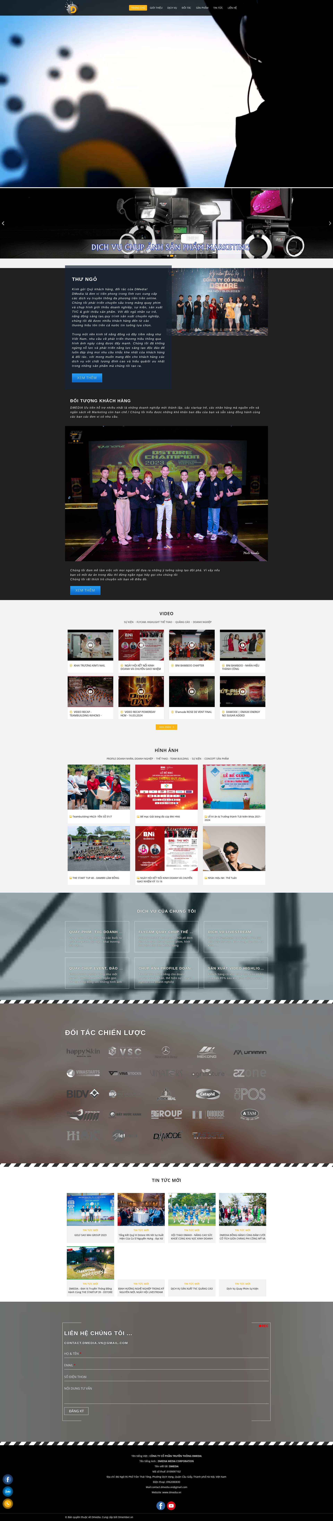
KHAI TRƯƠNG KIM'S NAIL (89, 665)
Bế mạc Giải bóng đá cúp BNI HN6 (160, 816)
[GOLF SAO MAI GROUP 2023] (90, 1209)
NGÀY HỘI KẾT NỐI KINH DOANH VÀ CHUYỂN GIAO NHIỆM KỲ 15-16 (164, 879)
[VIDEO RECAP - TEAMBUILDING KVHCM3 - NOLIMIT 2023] (90, 691)
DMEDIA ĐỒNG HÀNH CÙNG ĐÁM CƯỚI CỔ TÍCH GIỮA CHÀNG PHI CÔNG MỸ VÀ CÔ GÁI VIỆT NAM (242, 1236)
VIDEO (167, 613)
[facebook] (160, 1505)
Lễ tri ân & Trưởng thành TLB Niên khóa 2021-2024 (233, 818)
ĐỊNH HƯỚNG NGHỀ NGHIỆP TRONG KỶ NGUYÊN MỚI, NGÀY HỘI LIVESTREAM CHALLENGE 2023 (141, 1290)
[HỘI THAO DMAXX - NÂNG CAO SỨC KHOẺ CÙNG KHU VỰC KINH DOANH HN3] (192, 1209)
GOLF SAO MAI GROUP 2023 (90, 1235)
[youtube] (171, 1505)
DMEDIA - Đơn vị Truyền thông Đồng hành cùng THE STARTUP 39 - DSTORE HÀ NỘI (90, 1290)
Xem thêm (165, 727)
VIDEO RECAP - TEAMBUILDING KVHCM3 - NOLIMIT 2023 (86, 713)
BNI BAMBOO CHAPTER (189, 665)
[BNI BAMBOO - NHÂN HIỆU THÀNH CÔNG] (243, 645)
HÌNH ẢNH (166, 750)
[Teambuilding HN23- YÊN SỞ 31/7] (99, 781)
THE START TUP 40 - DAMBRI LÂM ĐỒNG (96, 878)
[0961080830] (7, 1503)
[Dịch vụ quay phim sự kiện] (242, 1262)
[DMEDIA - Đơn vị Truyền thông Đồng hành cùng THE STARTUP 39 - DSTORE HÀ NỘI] (90, 1262)
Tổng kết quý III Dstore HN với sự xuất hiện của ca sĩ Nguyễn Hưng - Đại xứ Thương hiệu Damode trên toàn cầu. (141, 1236)
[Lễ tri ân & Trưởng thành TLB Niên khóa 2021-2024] (229, 781)
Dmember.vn (125, 1517)
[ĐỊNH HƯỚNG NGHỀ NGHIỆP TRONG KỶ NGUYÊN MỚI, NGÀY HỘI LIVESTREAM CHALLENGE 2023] (141, 1262)
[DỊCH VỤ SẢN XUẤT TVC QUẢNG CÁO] (192, 1262)
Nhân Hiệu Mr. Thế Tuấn (222, 878)
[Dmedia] (72, 7)
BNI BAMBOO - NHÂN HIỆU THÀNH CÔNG (240, 667)
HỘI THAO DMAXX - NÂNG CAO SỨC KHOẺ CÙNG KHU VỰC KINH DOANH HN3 (192, 1236)
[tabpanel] (166, 223)
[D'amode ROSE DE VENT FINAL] (192, 691)
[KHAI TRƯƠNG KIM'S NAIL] (90, 645)
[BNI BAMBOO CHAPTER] (192, 645)
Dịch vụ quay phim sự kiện (242, 1288)
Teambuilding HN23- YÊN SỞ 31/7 (92, 816)
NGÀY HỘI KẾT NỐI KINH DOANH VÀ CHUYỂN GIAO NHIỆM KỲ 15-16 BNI (141, 667)
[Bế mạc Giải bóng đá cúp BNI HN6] (161, 776)
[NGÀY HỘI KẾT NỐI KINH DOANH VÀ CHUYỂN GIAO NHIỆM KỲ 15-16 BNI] (141, 645)
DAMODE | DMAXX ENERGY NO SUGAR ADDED (241, 713)
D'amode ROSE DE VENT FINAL (193, 712)
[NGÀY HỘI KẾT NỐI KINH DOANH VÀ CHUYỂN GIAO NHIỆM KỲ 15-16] (161, 843)
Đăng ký (76, 1411)
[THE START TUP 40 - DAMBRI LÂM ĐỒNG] (94, 845)
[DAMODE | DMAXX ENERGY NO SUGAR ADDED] (243, 691)
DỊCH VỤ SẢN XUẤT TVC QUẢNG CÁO (192, 1288)
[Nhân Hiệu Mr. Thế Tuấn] (224, 857)
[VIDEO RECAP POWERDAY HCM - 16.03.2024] (141, 691)
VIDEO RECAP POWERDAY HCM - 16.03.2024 (138, 713)
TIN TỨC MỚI (166, 1180)
